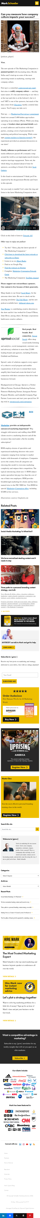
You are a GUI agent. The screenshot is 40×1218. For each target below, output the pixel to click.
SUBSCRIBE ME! (9, 681)
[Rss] (34, 1144)
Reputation (7, 1169)
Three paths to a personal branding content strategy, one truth (16, 907)
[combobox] (18, 829)
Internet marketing (13, 603)
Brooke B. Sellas (10, 594)
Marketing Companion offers (18, 488)
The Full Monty (22, 299)
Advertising (10, 602)
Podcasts (10, 605)
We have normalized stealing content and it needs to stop (15, 902)
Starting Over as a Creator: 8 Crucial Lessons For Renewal (16, 913)
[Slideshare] (30, 1144)
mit (34, 596)
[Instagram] (24, 1144)
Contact (6, 1190)
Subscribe (6, 1174)
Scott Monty (26, 293)
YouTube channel (32, 277)
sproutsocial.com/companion (21, 401)
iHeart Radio (21, 261)
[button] (37, 3)
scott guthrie (11, 598)
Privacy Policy (8, 1179)
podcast (3, 598)
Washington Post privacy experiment (25, 114)
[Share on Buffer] (23, 1215)
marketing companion (25, 596)
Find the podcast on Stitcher (15, 267)
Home (5, 1153)
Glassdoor (18, 104)
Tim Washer (5, 309)
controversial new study (27, 88)
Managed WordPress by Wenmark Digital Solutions (20, 1208)
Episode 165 (28, 235)
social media (17, 605)
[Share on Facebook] (10, 1215)
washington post (21, 598)
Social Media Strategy (27, 605)
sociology (4, 607)
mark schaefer (12, 596)
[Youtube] (27, 1144)
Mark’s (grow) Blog (9, 1185)
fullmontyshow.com (26, 303)
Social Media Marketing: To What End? (11, 897)
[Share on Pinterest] (30, 1215)
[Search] (37, 829)
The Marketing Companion (15, 607)
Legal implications (24, 603)
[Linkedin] (20, 1144)
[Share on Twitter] (16, 1215)
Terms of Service (8, 1163)
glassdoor (24, 594)
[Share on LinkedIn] (3, 1215)
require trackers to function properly (18, 137)
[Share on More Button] (36, 1215)
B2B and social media (20, 602)
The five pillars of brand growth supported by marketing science (17, 918)
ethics (18, 594)
